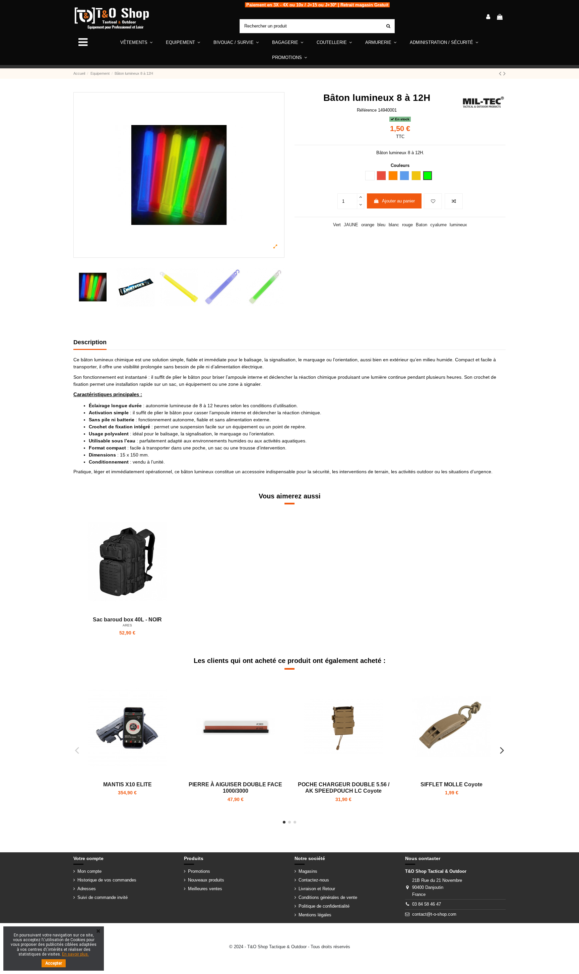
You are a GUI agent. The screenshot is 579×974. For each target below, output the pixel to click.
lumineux (458, 224)
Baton (421, 224)
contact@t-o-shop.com (434, 914)
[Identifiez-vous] (488, 17)
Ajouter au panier (398, 200)
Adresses (86, 888)
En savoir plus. (75, 954)
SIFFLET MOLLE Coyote (451, 784)
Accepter (53, 963)
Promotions (199, 871)
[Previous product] (501, 73)
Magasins (308, 871)
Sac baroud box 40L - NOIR (127, 619)
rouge (407, 224)
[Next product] (504, 73)
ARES (127, 625)
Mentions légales (315, 914)
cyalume (438, 224)
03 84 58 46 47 (426, 904)
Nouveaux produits (206, 879)
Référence (367, 110)
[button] (183, 42)
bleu (381, 224)
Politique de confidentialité (324, 906)
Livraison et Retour (317, 888)
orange (367, 224)
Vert (337, 224)
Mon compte (89, 871)
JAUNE (351, 224)
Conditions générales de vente (328, 897)
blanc (394, 224)
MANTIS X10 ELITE (127, 784)
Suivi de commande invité (102, 897)
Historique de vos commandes (106, 879)
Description (90, 342)
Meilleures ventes (205, 888)
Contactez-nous (314, 879)
